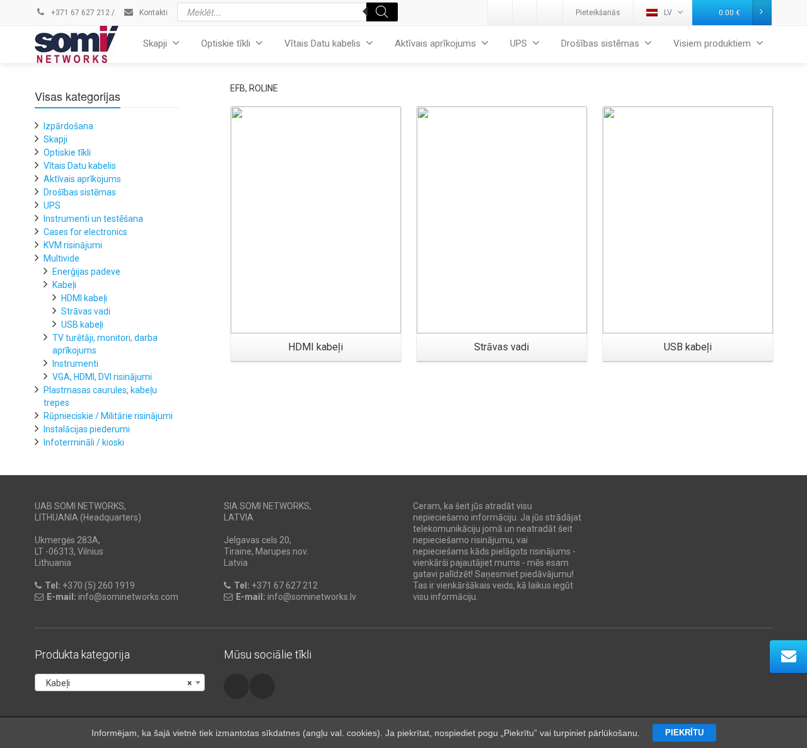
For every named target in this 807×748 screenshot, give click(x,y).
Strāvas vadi (85, 311)
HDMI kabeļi (84, 298)
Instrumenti (75, 364)
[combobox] (120, 682)
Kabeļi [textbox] (116, 683)
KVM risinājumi (73, 245)
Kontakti (152, 12)
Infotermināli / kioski (84, 442)
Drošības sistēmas (600, 43)
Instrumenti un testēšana (93, 219)
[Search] (382, 12)
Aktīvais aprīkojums (435, 43)
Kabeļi (64, 285)
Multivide (61, 258)
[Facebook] (549, 12)
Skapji (155, 43)
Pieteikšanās (598, 12)
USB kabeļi (82, 324)
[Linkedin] (500, 12)
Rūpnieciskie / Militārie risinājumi (108, 416)
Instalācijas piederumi (87, 429)
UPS (518, 43)
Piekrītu (684, 732)
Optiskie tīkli (225, 43)
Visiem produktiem (712, 43)
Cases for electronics (85, 232)
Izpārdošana (68, 126)
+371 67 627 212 (79, 12)
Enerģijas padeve (86, 272)
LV (668, 12)
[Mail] (525, 12)
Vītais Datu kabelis (322, 43)
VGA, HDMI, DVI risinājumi (102, 377)
